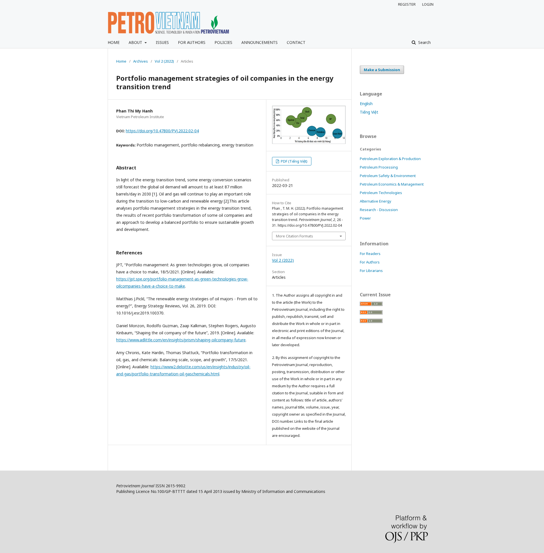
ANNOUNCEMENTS (259, 42)
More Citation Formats (294, 236)
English (366, 103)
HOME (114, 42)
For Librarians (371, 270)
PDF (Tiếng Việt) (293, 161)
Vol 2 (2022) (164, 61)
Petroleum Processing (379, 167)
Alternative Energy (375, 201)
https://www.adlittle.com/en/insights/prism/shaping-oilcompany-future (181, 340)
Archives (140, 61)
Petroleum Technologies (381, 192)
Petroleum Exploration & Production (390, 158)
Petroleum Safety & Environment (388, 175)
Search (424, 42)
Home (121, 61)
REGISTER (407, 4)
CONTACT (296, 42)
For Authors (370, 262)
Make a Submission (382, 69)
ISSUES (162, 42)
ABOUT (136, 42)
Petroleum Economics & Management (392, 184)
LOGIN (428, 4)
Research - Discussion (379, 209)
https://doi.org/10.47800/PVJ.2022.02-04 (162, 130)
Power (365, 218)
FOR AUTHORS (191, 42)
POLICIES (223, 42)
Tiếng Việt (369, 112)
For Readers (370, 253)
